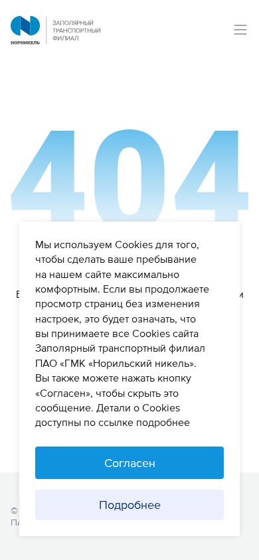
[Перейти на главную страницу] (55, 39)
